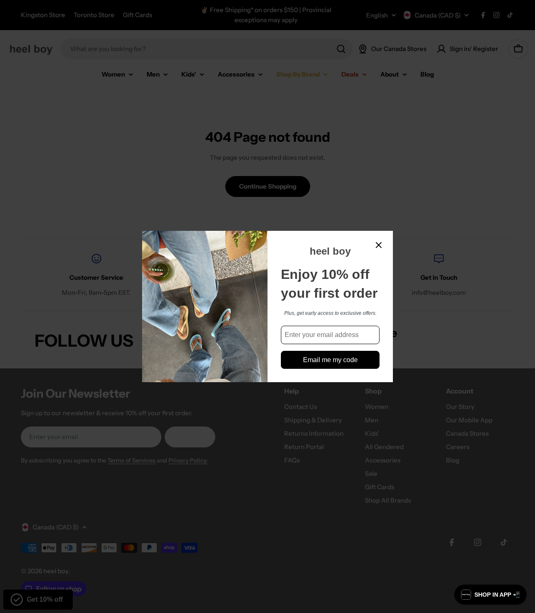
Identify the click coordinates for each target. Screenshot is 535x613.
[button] (490, 595)
